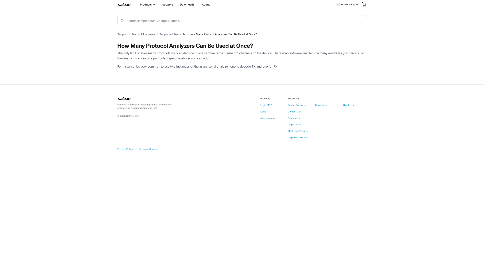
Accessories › (267, 118)
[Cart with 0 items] (364, 4)
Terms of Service (148, 149)
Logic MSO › (267, 105)
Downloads (187, 4)
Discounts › (294, 118)
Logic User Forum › (298, 137)
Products (146, 4)
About (206, 4)
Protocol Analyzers (143, 34)
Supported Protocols (172, 34)
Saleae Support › (297, 105)
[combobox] (242, 20)
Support (167, 4)
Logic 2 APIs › (295, 124)
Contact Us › (294, 111)
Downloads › (322, 105)
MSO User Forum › (298, 131)
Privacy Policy (125, 149)
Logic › (264, 111)
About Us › (348, 105)
